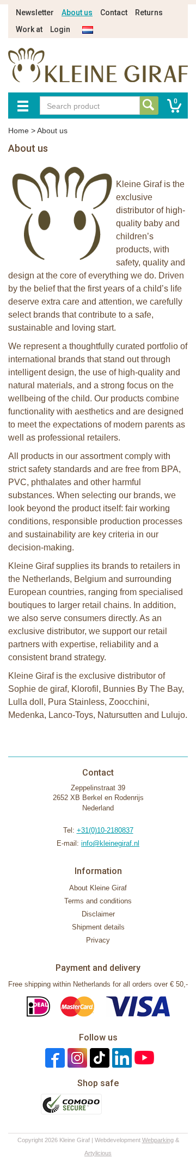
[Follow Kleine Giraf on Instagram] (76, 1058)
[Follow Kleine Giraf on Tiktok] (98, 1058)
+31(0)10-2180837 (105, 830)
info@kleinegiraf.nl (110, 843)
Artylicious (98, 1153)
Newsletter (35, 12)
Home (18, 130)
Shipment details (98, 927)
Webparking (158, 1140)
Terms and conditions (98, 901)
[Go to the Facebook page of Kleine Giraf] (53, 1058)
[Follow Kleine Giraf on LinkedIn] (120, 1058)
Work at (29, 29)
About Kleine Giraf (98, 888)
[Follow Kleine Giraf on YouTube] (143, 1058)
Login (60, 29)
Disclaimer (98, 914)
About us (77, 12)
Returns (149, 12)
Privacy (98, 940)
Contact (113, 12)
